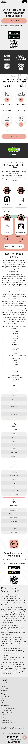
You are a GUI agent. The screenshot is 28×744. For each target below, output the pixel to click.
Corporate (4, 714)
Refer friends (5, 696)
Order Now (14, 21)
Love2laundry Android (8, 722)
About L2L (4, 683)
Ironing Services (6, 710)
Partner (3, 698)
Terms (3, 700)
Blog (2, 702)
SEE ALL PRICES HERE (14, 246)
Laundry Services (6, 712)
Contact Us (4, 688)
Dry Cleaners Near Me (7, 708)
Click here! (22, 25)
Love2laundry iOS (6, 720)
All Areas (4, 690)
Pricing (3, 684)
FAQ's (3, 686)
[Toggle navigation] (24, 1)
